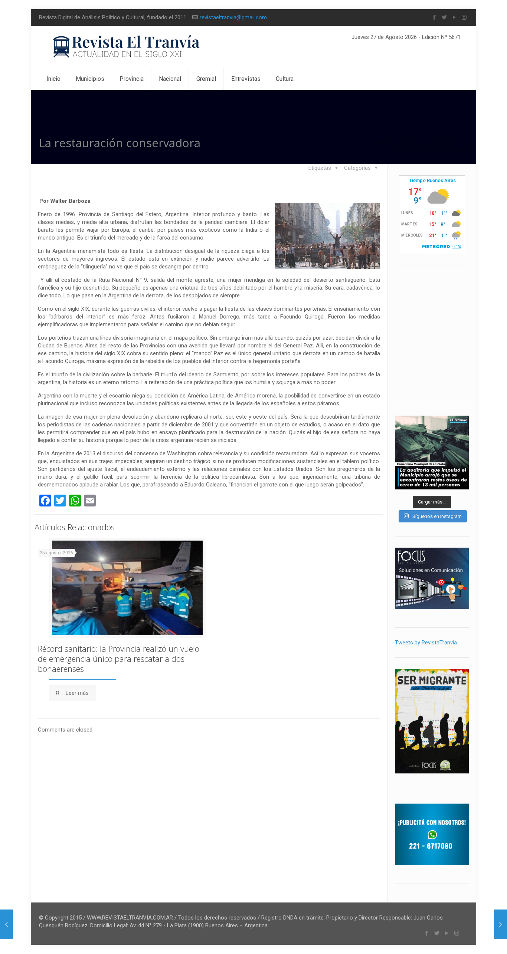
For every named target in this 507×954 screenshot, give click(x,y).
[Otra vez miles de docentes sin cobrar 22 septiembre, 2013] (500, 924)
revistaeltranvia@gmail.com (233, 17)
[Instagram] (464, 17)
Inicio (382, 141)
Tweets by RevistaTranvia (426, 642)
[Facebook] (434, 17)
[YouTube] (454, 17)
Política (442, 141)
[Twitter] (444, 17)
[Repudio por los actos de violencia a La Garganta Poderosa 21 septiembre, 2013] (6, 924)
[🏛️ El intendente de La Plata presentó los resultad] (432, 452)
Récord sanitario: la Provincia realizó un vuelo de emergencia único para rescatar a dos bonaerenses (118, 658)
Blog (411, 141)
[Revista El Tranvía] (126, 47)
